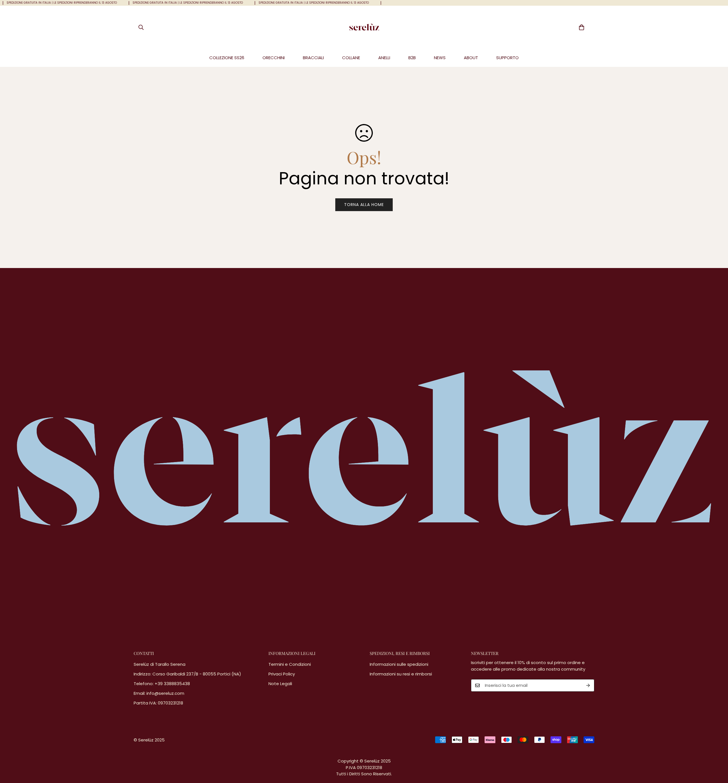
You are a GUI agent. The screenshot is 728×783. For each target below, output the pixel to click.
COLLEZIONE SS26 (226, 58)
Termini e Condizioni (289, 664)
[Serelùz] (364, 27)
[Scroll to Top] (716, 752)
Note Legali (280, 684)
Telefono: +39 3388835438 (162, 684)
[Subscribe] (588, 685)
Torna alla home (364, 204)
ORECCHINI (273, 58)
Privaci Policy (281, 674)
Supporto (507, 58)
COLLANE (351, 58)
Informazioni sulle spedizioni (399, 664)
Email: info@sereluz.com (159, 693)
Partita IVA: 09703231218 (158, 703)
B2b (412, 58)
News (440, 58)
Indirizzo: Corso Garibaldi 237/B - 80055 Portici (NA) (187, 674)
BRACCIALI (313, 58)
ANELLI (384, 58)
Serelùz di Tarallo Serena (159, 664)
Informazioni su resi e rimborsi (401, 674)
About (471, 58)
